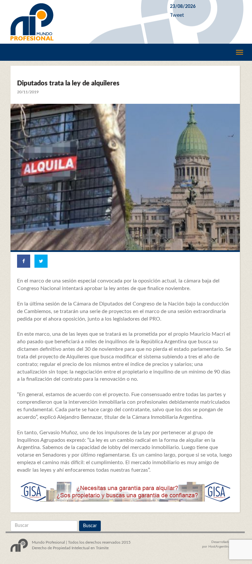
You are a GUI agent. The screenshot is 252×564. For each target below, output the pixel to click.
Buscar (90, 526)
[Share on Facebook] (23, 261)
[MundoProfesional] (85, 21)
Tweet (177, 15)
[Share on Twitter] (41, 261)
